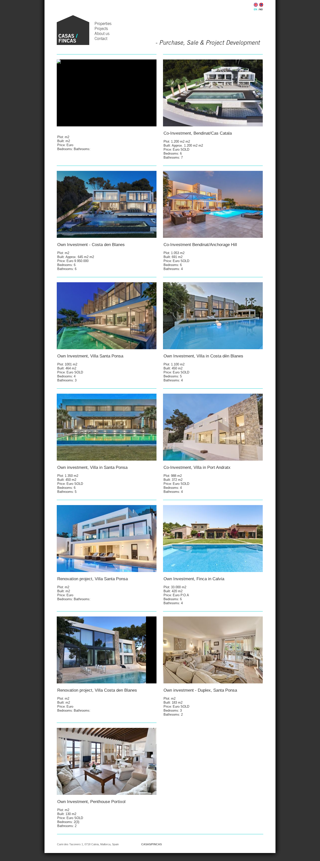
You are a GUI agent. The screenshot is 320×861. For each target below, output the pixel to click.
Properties (103, 23)
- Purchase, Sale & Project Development (207, 42)
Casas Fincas (73, 30)
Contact (100, 38)
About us (102, 33)
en (255, 9)
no (261, 9)
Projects (101, 28)
